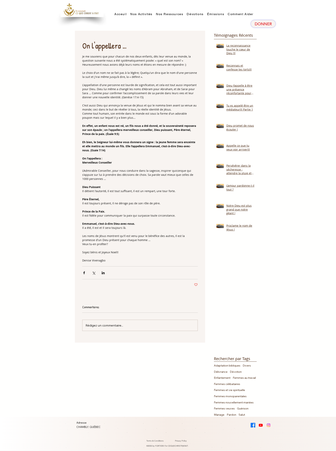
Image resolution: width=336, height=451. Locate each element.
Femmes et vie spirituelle (229, 390)
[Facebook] (253, 425)
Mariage (219, 414)
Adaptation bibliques (227, 365)
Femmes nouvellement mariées (234, 402)
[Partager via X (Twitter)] (93, 273)
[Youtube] (260, 425)
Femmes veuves (224, 408)
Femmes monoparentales (230, 396)
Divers (247, 365)
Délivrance (221, 372)
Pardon (231, 414)
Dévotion (236, 372)
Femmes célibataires (227, 384)
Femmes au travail (244, 378)
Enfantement (222, 378)
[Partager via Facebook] (84, 273)
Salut (242, 414)
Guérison (242, 408)
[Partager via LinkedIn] (103, 273)
